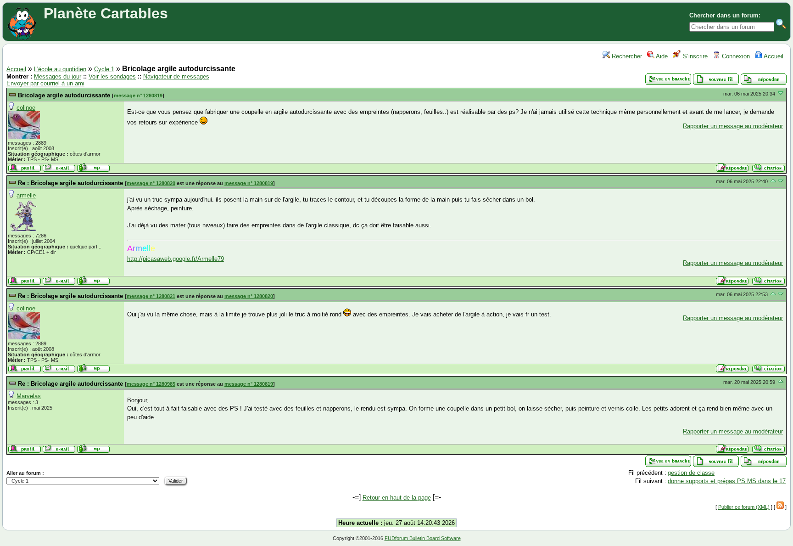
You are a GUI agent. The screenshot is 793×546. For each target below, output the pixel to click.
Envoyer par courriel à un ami (45, 83)
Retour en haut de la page (397, 497)
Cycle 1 (104, 69)
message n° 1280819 (138, 95)
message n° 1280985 (151, 384)
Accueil (772, 56)
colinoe (26, 107)
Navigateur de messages (176, 76)
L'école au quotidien (60, 69)
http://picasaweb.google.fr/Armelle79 (175, 258)
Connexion (735, 56)
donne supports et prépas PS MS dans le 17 (727, 481)
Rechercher (626, 56)
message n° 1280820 (151, 183)
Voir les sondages (112, 76)
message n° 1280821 (151, 296)
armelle (26, 195)
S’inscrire (694, 56)
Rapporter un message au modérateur (733, 126)
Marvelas (29, 396)
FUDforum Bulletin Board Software (423, 538)
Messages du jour (57, 76)
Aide (661, 56)
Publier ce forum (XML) (744, 507)
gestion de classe (691, 472)
